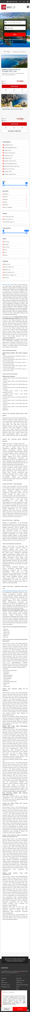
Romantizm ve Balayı (10, 275)
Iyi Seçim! (6, 244)
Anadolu (5, 199)
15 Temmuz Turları (8, 155)
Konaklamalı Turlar (8, 145)
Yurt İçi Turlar (8, 219)
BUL (15, 34)
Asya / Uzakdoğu (7, 207)
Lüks (5, 252)
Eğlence (7, 269)
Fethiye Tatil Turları (7, 284)
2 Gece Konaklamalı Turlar (10, 163)
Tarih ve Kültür (9, 267)
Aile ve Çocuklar (9, 272)
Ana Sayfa (3, 978)
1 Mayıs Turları (7, 150)
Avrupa (5, 202)
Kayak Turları (19, 982)
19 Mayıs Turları (8, 158)
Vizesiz (5, 255)
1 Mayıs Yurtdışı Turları (9, 152)
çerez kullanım (16, 1002)
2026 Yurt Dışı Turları (9, 169)
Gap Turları (19, 978)
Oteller (3, 980)
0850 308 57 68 (13, 1)
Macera (7, 264)
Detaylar (15, 86)
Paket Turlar (4, 982)
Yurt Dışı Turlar (9, 216)
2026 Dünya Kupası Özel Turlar (11, 166)
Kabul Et (20, 1009)
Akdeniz (5, 196)
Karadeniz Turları (20, 980)
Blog (17, 989)
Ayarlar (7, 1009)
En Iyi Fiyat (6, 241)
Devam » (20, 972)
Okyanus (5, 204)
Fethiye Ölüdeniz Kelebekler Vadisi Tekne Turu (15, 591)
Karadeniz (5, 194)
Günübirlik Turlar (9, 221)
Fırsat (5, 249)
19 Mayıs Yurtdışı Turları (10, 161)
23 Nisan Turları (8, 171)
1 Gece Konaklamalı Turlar (10, 147)
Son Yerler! (6, 247)
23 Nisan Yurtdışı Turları (10, 174)
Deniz (6, 277)
